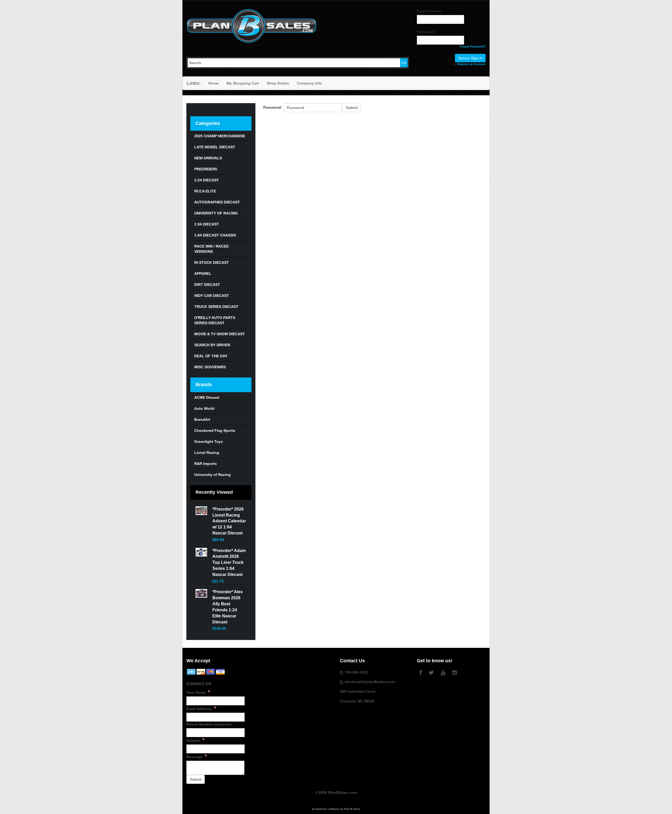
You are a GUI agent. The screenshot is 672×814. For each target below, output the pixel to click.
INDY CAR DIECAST (211, 295)
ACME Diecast (206, 397)
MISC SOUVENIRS (210, 367)
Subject (195, 740)
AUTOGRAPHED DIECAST (217, 202)
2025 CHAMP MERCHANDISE (219, 136)
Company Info (309, 83)
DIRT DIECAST (207, 284)
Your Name (198, 692)
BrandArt (202, 419)
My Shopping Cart (243, 83)
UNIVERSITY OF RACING (216, 213)
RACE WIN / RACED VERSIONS (211, 249)
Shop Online (278, 83)
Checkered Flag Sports (214, 430)
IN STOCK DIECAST (211, 262)
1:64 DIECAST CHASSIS (215, 235)
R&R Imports (205, 463)
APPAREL (202, 273)
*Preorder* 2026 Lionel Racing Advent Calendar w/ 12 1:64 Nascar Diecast (229, 521)
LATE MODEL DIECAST (214, 147)
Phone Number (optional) (209, 724)
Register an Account (471, 64)
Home (213, 83)
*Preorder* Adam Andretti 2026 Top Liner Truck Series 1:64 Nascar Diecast (229, 562)
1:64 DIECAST (206, 224)
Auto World (204, 408)
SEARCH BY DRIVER (212, 345)
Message (196, 756)
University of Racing (212, 474)
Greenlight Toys (208, 441)
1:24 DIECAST (206, 180)
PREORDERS (205, 169)
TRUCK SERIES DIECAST (216, 306)
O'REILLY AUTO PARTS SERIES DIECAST (214, 320)
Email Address (429, 11)
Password (425, 32)
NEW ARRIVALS (208, 158)
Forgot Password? (473, 46)
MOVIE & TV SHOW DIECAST (219, 334)
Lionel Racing (206, 452)
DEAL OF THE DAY (210, 356)
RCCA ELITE (205, 191)
